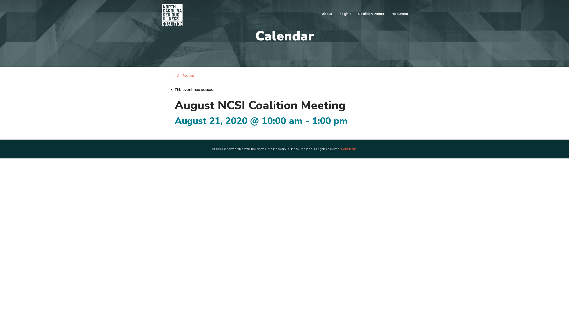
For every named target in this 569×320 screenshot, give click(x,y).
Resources (399, 14)
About (327, 14)
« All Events (184, 75)
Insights (345, 14)
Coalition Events (371, 14)
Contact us (349, 149)
